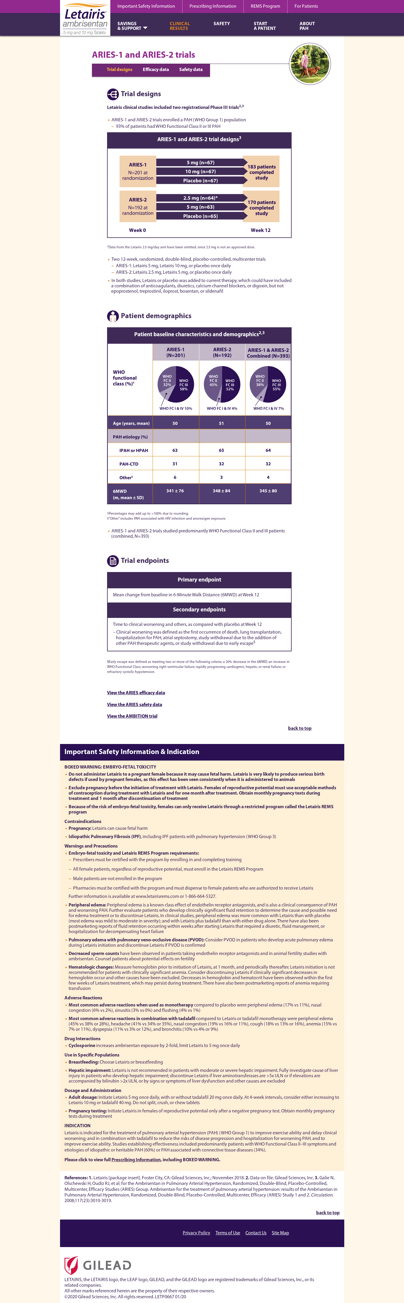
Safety (222, 24)
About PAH (307, 26)
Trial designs (119, 69)
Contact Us (255, 1233)
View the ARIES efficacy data (136, 693)
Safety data (191, 69)
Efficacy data (156, 69)
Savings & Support (129, 26)
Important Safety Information (146, 6)
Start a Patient (265, 26)
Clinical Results (180, 26)
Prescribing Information (213, 6)
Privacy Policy (196, 1233)
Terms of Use (228, 1233)
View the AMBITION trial (132, 716)
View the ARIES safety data (134, 705)
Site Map (280, 1233)
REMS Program (265, 6)
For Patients (306, 6)
